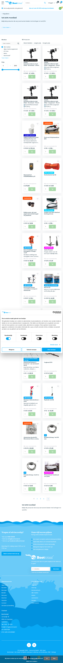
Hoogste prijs (46, 43)
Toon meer (6, 27)
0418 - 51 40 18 (8, 624)
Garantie (4, 600)
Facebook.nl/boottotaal (16, 541)
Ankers (33, 595)
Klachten (4, 598)
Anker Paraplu (48, 250)
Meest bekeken (28, 43)
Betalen (4, 593)
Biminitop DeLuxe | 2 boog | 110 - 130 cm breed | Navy (31, 364)
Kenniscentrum (36, 590)
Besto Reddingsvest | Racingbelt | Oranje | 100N (30, 251)
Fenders (34, 600)
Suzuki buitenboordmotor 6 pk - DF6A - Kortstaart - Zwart (31, 64)
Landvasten (35, 598)
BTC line (5, 51)
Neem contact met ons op (11, 553)
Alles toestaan (51, 349)
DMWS (37, 650)
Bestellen (4, 588)
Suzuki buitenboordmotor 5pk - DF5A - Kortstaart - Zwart (31, 101)
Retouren (4, 595)
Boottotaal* (6, 55)
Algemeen (4, 585)
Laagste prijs (37, 43)
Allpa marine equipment (10, 49)
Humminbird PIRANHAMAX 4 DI (29, 175)
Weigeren (11, 349)
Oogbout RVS (48, 362)
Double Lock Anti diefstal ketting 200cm (52, 213)
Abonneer (56, 569)
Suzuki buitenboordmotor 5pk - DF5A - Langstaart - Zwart (52, 101)
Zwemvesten (35, 603)
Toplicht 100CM (49, 400)
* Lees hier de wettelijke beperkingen (40, 572)
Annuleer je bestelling (8, 605)
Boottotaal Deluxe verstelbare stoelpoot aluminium (30, 289)
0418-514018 (11, 537)
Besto (5, 53)
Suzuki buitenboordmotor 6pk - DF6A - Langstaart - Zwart (52, 64)
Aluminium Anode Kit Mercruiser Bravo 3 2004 (31, 438)
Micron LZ (47, 287)
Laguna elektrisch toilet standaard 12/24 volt (31, 138)
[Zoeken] (45, 3)
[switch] (23, 338)
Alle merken (6, 47)
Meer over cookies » (31, 661)
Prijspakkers (6, 14)
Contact (4, 603)
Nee (54, 658)
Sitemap (34, 588)
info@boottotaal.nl (14, 539)
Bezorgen (4, 590)
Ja (46, 658)
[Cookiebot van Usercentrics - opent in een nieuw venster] (54, 312)
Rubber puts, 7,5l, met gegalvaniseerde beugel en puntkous (31, 214)
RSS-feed (42, 650)
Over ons (34, 585)
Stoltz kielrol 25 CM (50, 175)
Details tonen (54, 344)
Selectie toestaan (31, 349)
